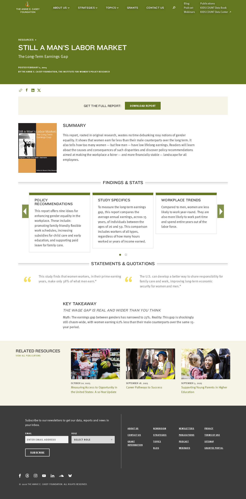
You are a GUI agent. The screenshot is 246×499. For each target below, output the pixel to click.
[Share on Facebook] (26, 90)
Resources (25, 39)
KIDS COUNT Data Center (214, 12)
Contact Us (155, 7)
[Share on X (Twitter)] (39, 90)
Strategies (86, 7)
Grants (132, 7)
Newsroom (159, 428)
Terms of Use (212, 435)
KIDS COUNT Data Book (213, 7)
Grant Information (135, 443)
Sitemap (209, 441)
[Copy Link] (20, 90)
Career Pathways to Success (144, 387)
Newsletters (186, 428)
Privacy (208, 428)
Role (74, 433)
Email (28, 433)
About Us (60, 7)
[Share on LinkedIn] (33, 90)
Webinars (189, 12)
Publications (207, 3)
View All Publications (28, 355)
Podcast (188, 7)
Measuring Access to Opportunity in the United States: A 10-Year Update (94, 389)
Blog (186, 3)
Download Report (142, 106)
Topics (111, 7)
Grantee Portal (213, 448)
